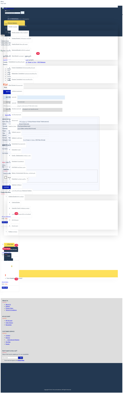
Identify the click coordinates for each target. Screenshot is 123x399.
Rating (3, 165)
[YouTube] (6, 379)
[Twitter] (6, 371)
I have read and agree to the (14, 360)
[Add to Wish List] (3, 224)
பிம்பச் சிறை (5, 282)
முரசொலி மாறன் (6, 252)
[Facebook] (6, 367)
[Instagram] (6, 375)
